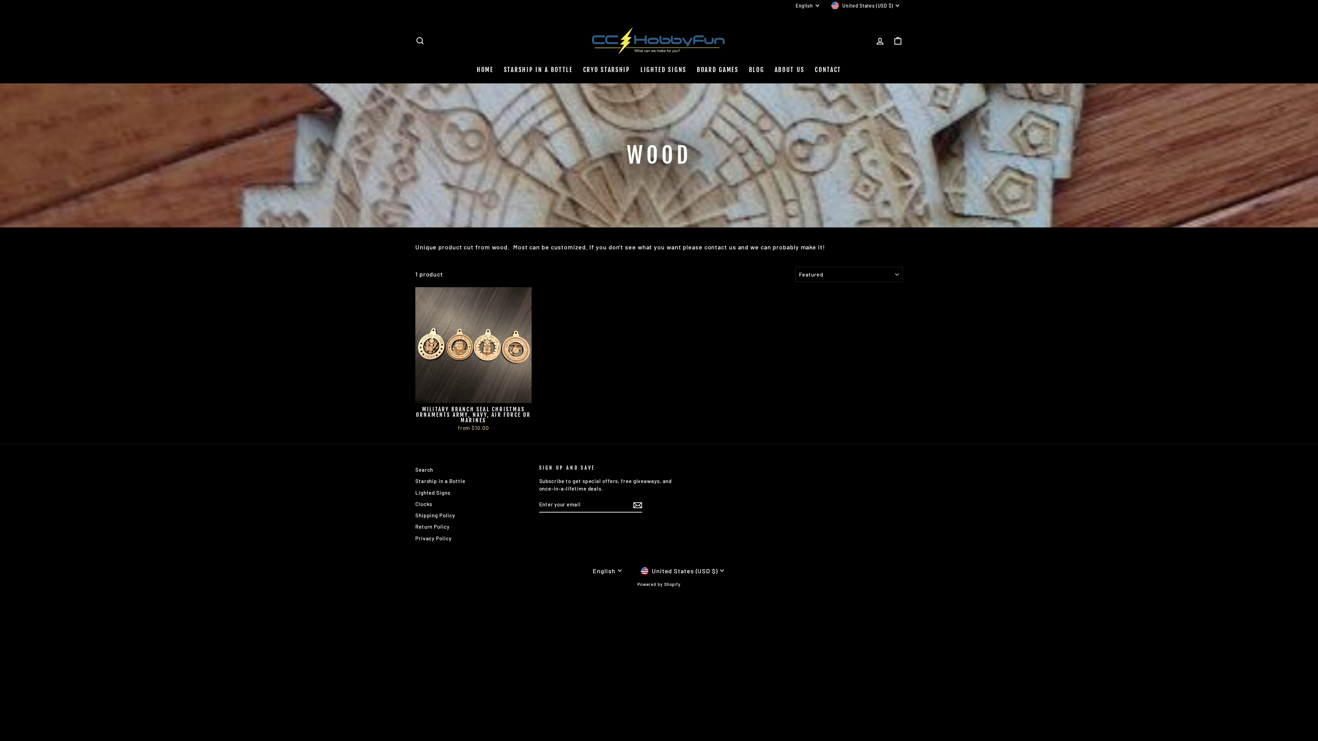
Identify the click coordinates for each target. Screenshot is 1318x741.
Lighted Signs (663, 69)
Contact (828, 69)
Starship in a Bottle (440, 481)
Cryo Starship (606, 69)
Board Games (718, 69)
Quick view (473, 395)
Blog (756, 69)
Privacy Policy (433, 538)
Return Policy (432, 527)
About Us (790, 69)
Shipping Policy (435, 515)
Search (424, 470)
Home (485, 69)
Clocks (423, 504)
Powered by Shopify (659, 584)
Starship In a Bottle (538, 69)
